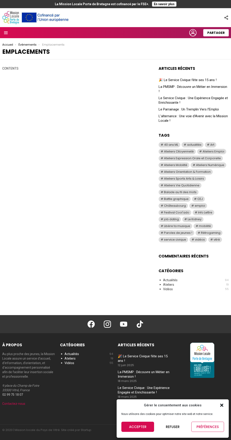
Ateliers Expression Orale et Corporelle (192, 158)
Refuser (173, 426)
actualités (194, 145)
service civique (175, 239)
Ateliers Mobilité (175, 165)
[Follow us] (226, 17)
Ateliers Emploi (213, 151)
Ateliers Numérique (210, 165)
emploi (200, 206)
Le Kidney (194, 219)
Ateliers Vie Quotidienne (181, 185)
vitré (217, 239)
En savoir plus (164, 4)
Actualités (196, 280)
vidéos (200, 239)
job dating (171, 219)
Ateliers (196, 284)
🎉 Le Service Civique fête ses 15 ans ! (188, 80)
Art (212, 145)
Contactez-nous (13, 403)
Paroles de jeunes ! (178, 233)
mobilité (205, 226)
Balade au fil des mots (180, 192)
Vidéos (196, 289)
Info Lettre (205, 212)
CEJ (200, 199)
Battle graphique (176, 199)
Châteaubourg (175, 206)
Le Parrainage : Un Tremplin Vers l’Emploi (189, 109)
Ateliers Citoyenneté (179, 151)
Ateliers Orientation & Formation (187, 172)
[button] (221, 405)
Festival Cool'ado (176, 212)
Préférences (207, 426)
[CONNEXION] (192, 32)
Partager (216, 32)
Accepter (137, 426)
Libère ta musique (177, 226)
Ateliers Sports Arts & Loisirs (184, 178)
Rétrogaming (210, 233)
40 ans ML (171, 145)
